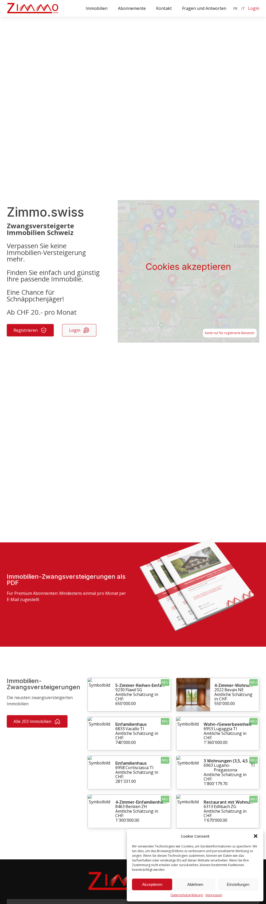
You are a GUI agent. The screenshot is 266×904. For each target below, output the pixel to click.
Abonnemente (132, 8)
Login (253, 8)
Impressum (213, 895)
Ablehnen (195, 884)
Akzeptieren (152, 884)
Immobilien (97, 8)
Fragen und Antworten (204, 8)
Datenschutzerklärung (187, 895)
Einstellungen (238, 884)
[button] (255, 836)
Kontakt (164, 8)
